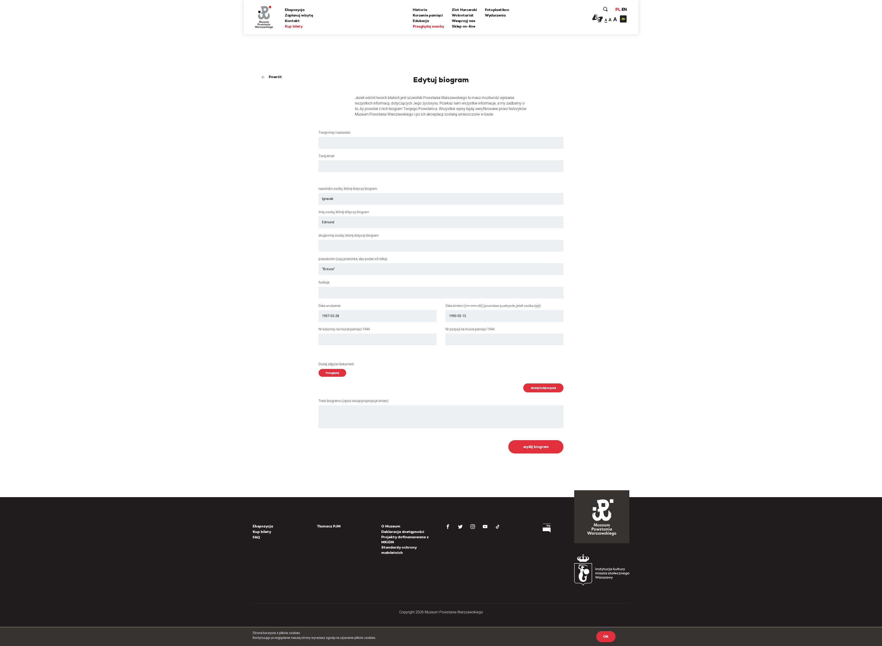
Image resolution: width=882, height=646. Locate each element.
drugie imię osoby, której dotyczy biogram (349, 235)
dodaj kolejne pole (543, 388)
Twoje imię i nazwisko (334, 132)
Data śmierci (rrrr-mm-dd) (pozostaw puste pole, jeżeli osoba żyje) (493, 306)
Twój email (326, 156)
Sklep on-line (463, 26)
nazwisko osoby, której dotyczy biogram (348, 188)
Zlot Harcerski (464, 9)
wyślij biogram (536, 446)
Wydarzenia (495, 15)
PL (617, 9)
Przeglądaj (332, 372)
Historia (420, 9)
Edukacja (421, 20)
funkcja (324, 282)
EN (624, 9)
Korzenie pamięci (428, 15)
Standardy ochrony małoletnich (399, 550)
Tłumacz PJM (329, 526)
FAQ (256, 537)
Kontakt (292, 20)
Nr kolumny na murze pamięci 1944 (344, 329)
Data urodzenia (329, 306)
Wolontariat (462, 15)
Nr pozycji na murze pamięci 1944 (470, 329)
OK (606, 636)
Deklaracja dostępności (402, 531)
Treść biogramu (353, 401)
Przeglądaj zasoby (428, 26)
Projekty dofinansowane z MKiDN (405, 539)
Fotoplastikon (497, 9)
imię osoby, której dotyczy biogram (344, 212)
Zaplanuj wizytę (299, 15)
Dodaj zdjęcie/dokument (336, 364)
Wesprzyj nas (463, 20)
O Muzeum (390, 526)
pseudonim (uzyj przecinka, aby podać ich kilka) (353, 259)
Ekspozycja (295, 9)
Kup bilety (294, 26)
